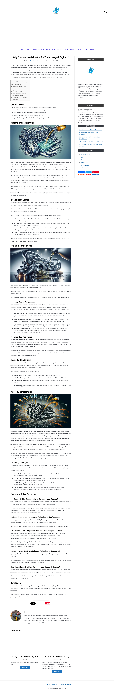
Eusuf (32, 60)
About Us (54, 684)
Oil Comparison (69, 50)
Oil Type (80, 50)
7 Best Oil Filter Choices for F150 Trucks (91, 141)
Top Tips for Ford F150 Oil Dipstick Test (90, 130)
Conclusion (15, 99)
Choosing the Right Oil (18, 95)
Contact (61, 684)
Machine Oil (50, 50)
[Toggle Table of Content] (26, 82)
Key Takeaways (16, 84)
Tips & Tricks (90, 50)
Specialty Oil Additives (18, 92)
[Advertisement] (57, 35)
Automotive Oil (38, 50)
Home (22, 50)
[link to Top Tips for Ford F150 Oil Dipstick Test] (24, 644)
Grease (59, 50)
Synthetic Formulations (18, 90)
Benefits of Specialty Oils (19, 86)
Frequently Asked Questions (20, 97)
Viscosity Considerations (19, 93)
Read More (25, 668)
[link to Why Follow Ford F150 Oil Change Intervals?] (56, 644)
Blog (28, 50)
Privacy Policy (69, 684)
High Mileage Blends (18, 88)
